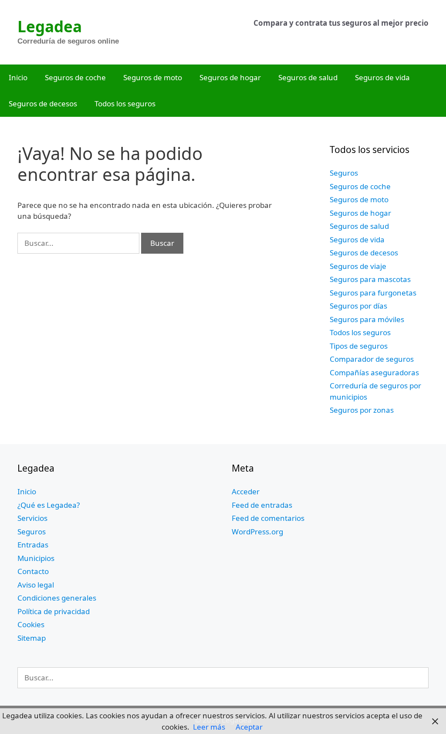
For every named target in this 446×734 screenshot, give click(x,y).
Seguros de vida (382, 77)
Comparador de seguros (372, 359)
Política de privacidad (53, 611)
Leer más (209, 727)
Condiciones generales (56, 598)
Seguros (344, 173)
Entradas (32, 545)
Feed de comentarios (268, 518)
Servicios (32, 518)
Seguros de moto (152, 77)
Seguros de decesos (43, 104)
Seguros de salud (308, 77)
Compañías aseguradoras (374, 372)
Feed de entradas (262, 505)
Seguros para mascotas (370, 279)
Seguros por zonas (362, 410)
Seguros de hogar (230, 77)
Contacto (33, 571)
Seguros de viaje (358, 266)
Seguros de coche (75, 77)
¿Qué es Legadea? (48, 505)
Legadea (49, 26)
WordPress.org (257, 532)
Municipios (35, 558)
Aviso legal (35, 585)
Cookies (30, 624)
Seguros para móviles (367, 319)
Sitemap (31, 638)
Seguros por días (358, 306)
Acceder (246, 491)
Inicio (18, 77)
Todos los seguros (125, 104)
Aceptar (249, 727)
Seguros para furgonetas (373, 293)
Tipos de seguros (359, 346)
